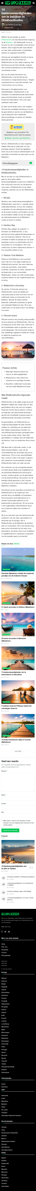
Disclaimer (4, 950)
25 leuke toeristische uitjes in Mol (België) (19, 891)
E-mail (4, 803)
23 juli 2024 (5, 609)
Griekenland (5, 1004)
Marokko (4, 1169)
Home (3, 32)
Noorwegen (5, 1041)
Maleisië (4, 1104)
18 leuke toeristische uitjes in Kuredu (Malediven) (16, 740)
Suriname (4, 1087)
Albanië (3, 978)
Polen (3, 1047)
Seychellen (5, 1178)
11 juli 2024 (5, 677)
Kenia (3, 1166)
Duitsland (4, 995)
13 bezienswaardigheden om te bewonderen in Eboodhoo (13, 673)
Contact (4, 952)
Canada (3, 1127)
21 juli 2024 (5, 643)
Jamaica (4, 1136)
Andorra (4, 981)
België (3, 984)
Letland (3, 1021)
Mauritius (4, 1172)
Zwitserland (5, 1072)
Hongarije (4, 1007)
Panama (4, 1144)
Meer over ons (5, 927)
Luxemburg (5, 1024)
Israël (3, 1098)
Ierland (3, 1009)
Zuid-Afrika (5, 1186)
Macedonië (5, 1027)
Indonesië (4, 1095)
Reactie (4, 771)
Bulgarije (4, 987)
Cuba (3, 1130)
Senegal (4, 1175)
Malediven (9, 32)
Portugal (4, 1049)
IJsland (3, 1012)
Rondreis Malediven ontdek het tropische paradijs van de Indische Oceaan (17, 574)
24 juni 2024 (5, 711)
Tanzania (4, 1180)
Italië (3, 1015)
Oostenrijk (4, 1044)
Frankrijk (4, 1001)
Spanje (3, 1058)
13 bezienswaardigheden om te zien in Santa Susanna (20, 899)
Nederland (4, 1038)
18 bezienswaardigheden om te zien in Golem (13, 867)
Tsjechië (4, 1061)
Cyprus (3, 990)
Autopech (4, 1035)
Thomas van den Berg (15, 25)
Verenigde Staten (7, 1150)
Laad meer (18, 751)
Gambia (3, 1160)
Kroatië (3, 1018)
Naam (3, 795)
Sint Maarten (5, 1147)
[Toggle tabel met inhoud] (31, 163)
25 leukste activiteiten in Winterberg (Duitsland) (20, 877)
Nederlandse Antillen (8, 1141)
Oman (3, 1107)
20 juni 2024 (5, 744)
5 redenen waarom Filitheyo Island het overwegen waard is (16, 707)
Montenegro (5, 1032)
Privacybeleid (5, 955)
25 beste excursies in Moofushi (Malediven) (13, 639)
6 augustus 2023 (8, 27)
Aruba (3, 1084)
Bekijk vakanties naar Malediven (18, 138)
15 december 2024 (7, 578)
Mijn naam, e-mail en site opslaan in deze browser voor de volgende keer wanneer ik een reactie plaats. (18, 823)
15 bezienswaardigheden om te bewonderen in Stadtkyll (20, 884)
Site (2, 812)
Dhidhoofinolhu (6, 39)
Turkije (3, 1064)
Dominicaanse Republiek (9, 1133)
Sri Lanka (4, 1110)
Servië (3, 1052)
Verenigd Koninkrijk (7, 1067)
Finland (3, 998)
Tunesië (4, 1183)
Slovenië (4, 1055)
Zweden (4, 1069)
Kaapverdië (5, 1163)
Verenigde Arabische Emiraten (11, 1115)
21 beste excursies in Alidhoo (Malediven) (17, 607)
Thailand (4, 1113)
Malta (3, 1029)
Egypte (3, 1158)
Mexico (3, 1138)
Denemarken (5, 992)
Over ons (4, 947)
